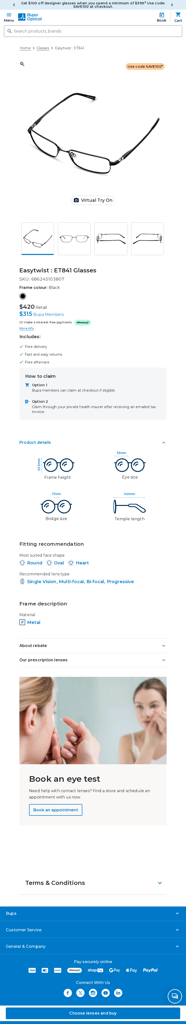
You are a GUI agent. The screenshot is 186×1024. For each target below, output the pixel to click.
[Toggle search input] (9, 30)
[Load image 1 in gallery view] (37, 238)
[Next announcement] (172, 5)
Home (25, 48)
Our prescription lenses (43, 660)
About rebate (33, 645)
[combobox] (93, 31)
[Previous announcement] (14, 5)
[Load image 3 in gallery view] (110, 238)
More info (26, 328)
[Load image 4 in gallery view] (147, 238)
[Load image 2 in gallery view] (74, 238)
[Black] (22, 296)
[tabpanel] (93, 544)
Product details (35, 442)
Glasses (43, 48)
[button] (93, 883)
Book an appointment (55, 810)
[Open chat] (175, 996)
